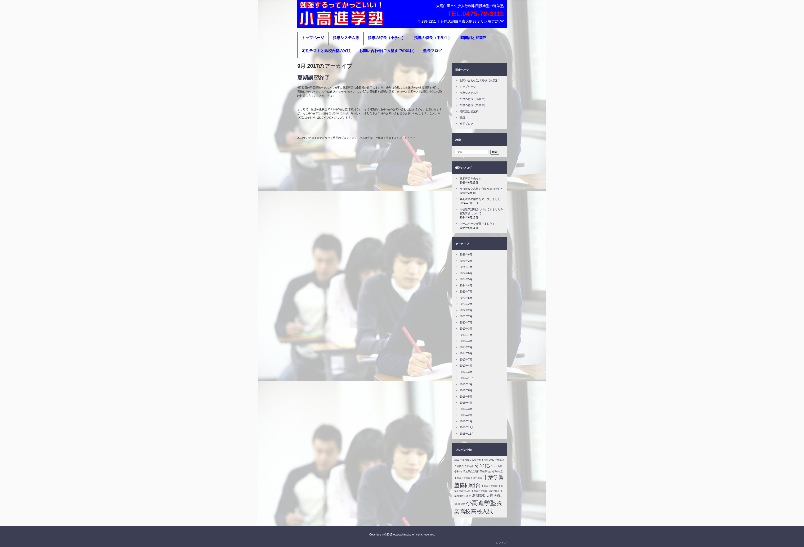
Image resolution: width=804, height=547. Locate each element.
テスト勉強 (496, 466)
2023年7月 (466, 291)
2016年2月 (466, 415)
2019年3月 (466, 328)
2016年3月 (466, 409)
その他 (482, 465)
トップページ (313, 38)
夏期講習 (479, 495)
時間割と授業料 (473, 38)
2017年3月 (466, 372)
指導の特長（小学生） (387, 38)
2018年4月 (466, 341)
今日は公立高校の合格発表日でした (481, 188)
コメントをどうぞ (404, 137)
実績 (462, 117)
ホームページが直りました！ (477, 223)
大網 (489, 495)
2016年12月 (467, 378)
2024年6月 (466, 273)
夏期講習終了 (313, 77)
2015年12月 (467, 427)
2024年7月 (466, 266)
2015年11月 (467, 433)
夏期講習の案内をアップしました (480, 199)
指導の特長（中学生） (433, 38)
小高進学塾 (311, 22)
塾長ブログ (432, 51)
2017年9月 (466, 353)
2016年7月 (466, 384)
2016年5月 (466, 396)
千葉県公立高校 (489, 486)
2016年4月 (466, 402)
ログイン (501, 542)
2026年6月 (466, 254)
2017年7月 (466, 359)
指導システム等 (346, 38)
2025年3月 (466, 260)
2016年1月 (466, 421)
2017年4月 (466, 365)
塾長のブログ (341, 137)
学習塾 (461, 504)
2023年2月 (466, 304)
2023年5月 (466, 297)
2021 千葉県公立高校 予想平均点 (471, 459)
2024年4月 (466, 285)
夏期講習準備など (470, 178)
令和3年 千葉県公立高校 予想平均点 (472, 471)
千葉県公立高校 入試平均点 (485, 491)
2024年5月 (466, 279)
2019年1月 (466, 334)
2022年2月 (466, 310)
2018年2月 (466, 347)
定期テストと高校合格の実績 (326, 51)
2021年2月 (466, 316)
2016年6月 (466, 390)
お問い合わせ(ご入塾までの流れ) (387, 51)
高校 (465, 511)
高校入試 (482, 511)
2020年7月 (466, 322)
